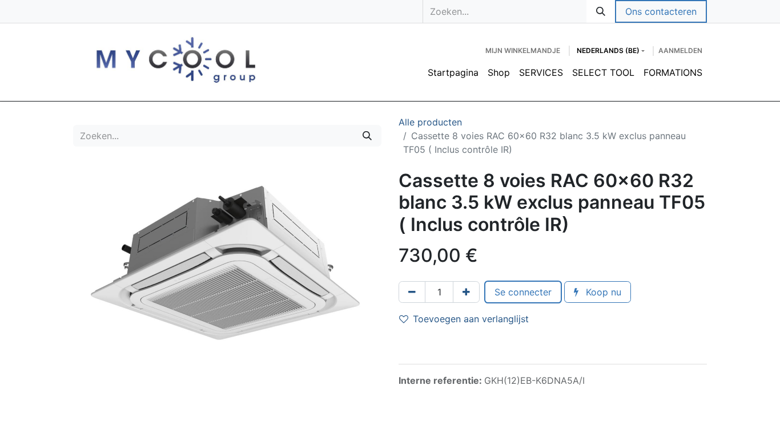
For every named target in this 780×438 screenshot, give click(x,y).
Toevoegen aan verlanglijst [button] (471, 319)
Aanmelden (680, 50)
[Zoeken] (600, 11)
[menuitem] (453, 72)
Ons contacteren (661, 11)
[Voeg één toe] (466, 292)
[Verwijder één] (412, 292)
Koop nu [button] (602, 292)
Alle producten (430, 122)
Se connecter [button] (523, 292)
